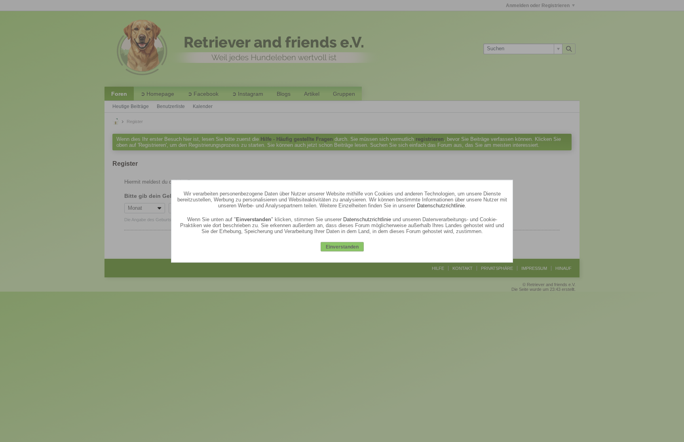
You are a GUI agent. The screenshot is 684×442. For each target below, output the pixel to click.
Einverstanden (342, 247)
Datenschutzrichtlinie (441, 206)
